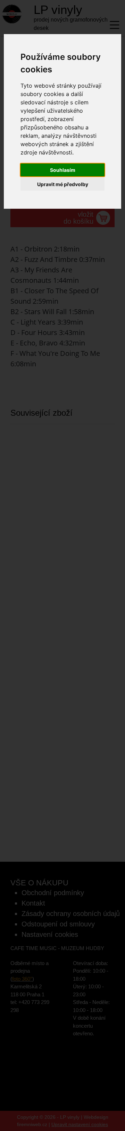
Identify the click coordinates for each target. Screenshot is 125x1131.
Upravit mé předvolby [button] (62, 184)
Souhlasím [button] (62, 170)
